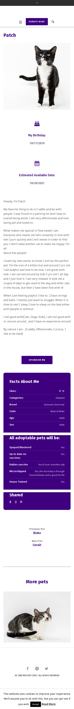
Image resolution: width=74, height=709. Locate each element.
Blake (37, 548)
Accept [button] (35, 704)
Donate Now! (37, 37)
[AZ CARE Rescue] (37, 20)
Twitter (16, 518)
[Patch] (37, 92)
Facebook (10, 518)
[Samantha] (37, 632)
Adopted (60, 413)
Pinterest (21, 518)
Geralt (37, 561)
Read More (49, 704)
